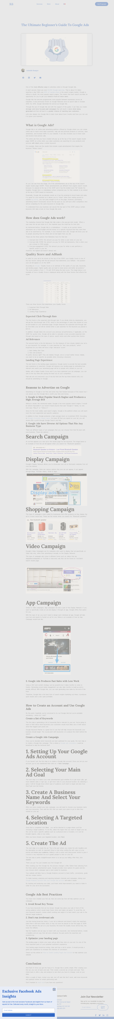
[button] (54, 989)
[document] (57, 509)
